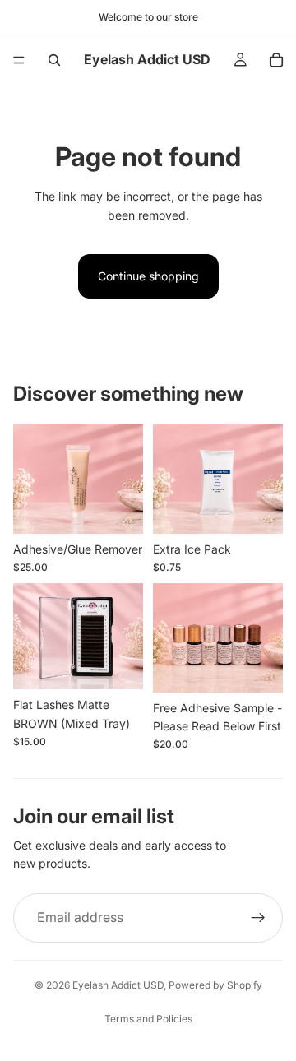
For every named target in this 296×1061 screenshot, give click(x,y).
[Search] (54, 60)
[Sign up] (258, 918)
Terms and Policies (148, 1018)
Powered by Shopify (215, 985)
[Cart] (276, 60)
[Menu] (19, 60)
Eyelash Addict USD (118, 985)
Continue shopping (148, 276)
